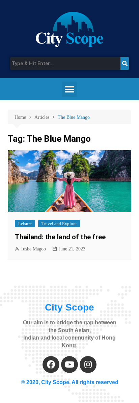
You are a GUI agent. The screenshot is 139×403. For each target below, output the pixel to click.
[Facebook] (51, 364)
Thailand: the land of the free (60, 237)
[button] (69, 89)
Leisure (25, 223)
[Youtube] (69, 364)
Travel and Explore (59, 223)
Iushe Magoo (33, 248)
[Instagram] (88, 364)
